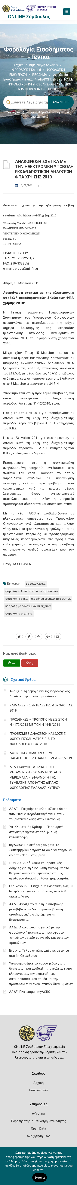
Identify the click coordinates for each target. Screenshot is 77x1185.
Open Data (38, 1128)
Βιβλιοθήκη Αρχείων (43, 65)
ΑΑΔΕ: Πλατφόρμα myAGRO (29, 992)
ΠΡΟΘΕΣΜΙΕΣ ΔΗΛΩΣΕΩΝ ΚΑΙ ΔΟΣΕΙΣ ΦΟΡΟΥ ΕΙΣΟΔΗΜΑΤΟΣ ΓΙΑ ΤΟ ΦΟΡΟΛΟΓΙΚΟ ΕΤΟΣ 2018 (38, 739)
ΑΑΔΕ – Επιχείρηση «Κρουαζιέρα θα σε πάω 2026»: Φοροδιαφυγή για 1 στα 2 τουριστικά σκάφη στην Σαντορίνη (38, 814)
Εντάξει (39, 1177)
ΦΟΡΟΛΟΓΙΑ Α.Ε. (36, 583)
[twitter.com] (19, 637)
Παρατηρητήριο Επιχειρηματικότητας (38, 1121)
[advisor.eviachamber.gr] (58, 637)
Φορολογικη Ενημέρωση (54, 112)
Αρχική (18, 65)
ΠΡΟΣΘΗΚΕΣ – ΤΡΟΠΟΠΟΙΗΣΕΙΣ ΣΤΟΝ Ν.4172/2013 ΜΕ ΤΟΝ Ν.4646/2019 (38, 722)
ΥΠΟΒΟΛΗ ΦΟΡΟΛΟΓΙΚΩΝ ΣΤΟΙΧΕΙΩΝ (28, 606)
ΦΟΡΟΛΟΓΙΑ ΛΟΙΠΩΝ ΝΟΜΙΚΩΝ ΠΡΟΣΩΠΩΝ (31, 591)
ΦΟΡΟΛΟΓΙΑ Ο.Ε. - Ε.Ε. (19, 613)
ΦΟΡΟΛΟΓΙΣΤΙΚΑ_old (26, 69)
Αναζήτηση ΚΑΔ (38, 1136)
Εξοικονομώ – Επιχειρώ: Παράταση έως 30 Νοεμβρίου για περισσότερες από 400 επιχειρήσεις (41, 891)
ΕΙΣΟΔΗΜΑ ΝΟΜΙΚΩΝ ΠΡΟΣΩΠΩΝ (51, 598)
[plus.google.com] (48, 637)
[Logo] (38, 1036)
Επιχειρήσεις (39, 116)
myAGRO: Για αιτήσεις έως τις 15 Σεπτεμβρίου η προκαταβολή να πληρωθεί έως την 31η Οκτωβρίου (40, 850)
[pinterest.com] (38, 637)
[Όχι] (72, 1168)
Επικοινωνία (38, 1090)
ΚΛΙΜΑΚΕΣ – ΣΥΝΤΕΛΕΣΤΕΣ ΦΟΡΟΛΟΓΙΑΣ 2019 (41, 707)
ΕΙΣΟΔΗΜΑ (39, 74)
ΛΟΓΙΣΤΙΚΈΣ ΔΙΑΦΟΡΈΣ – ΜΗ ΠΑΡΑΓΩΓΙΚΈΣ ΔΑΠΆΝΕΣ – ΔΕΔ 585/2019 (41, 755)
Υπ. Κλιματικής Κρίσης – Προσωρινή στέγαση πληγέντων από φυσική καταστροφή (36, 832)
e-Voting (38, 1113)
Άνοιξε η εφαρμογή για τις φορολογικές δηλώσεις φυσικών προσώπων (40, 693)
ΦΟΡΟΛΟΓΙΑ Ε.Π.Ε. (16, 598)
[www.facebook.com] (29, 637)
